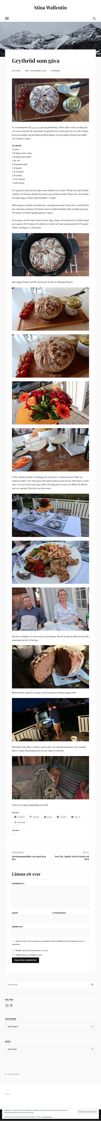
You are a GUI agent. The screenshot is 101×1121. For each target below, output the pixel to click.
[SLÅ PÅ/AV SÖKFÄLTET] (94, 18)
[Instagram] (7, 1006)
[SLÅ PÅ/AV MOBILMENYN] (7, 18)
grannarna (35, 127)
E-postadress (59, 913)
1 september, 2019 (37, 71)
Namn (15, 913)
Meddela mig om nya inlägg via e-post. (29, 955)
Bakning (56, 71)
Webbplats (17, 927)
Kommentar (18, 884)
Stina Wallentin (50, 7)
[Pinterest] (11, 1006)
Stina (17, 71)
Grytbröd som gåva (35, 60)
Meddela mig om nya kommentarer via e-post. (32, 950)
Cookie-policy (47, 1117)
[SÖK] (92, 984)
